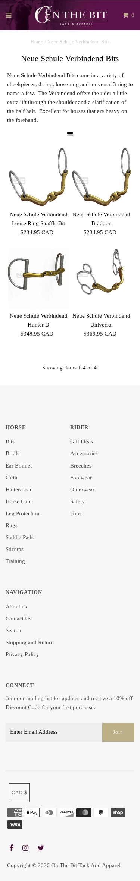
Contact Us (18, 619)
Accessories (84, 453)
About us (16, 607)
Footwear (81, 478)
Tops (75, 513)
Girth (12, 478)
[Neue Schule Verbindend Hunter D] (38, 278)
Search (13, 630)
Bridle (13, 453)
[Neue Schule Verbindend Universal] (101, 272)
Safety (77, 501)
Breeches (80, 466)
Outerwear (82, 490)
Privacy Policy (22, 654)
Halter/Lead (19, 490)
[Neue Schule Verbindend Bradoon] (101, 177)
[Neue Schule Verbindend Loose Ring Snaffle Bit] (38, 177)
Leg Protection (23, 513)
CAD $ (19, 792)
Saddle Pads (20, 537)
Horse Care (19, 501)
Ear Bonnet (19, 466)
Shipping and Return (30, 642)
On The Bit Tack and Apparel (86, 865)
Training (15, 561)
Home (37, 41)
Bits (10, 441)
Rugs (12, 525)
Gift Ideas (81, 441)
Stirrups (15, 549)
